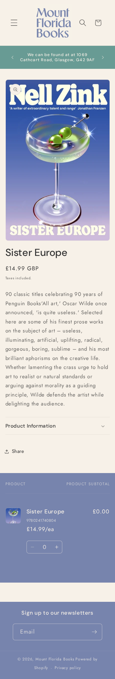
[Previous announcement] (12, 57)
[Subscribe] (94, 632)
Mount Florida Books (54, 659)
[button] (14, 22)
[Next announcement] (103, 57)
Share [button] (18, 451)
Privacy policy (68, 668)
